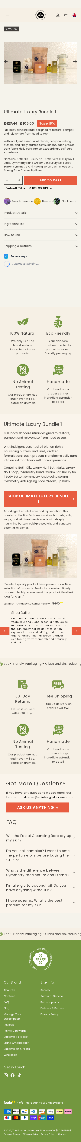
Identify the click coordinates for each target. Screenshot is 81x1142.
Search (45, 990)
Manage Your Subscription (12, 1016)
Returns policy (49, 1002)
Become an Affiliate (17, 1049)
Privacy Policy (49, 1014)
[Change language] (74, 15)
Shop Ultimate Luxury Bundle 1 (38, 499)
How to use (12, 235)
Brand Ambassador (16, 1043)
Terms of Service (51, 996)
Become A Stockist (16, 1037)
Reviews (9, 1025)
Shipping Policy (30, 1134)
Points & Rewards (15, 1031)
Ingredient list (14, 224)
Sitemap (61, 1134)
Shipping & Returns (18, 246)
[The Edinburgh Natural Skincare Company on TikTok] (19, 1075)
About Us (9, 990)
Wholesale (10, 1055)
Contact (9, 996)
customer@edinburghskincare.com (46, 797)
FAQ (6, 1002)
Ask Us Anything (35, 807)
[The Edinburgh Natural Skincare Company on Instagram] (6, 1075)
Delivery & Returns (52, 1008)
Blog (6, 1008)
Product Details (15, 213)
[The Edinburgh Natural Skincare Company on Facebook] (13, 1075)
